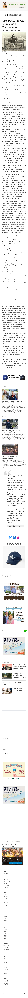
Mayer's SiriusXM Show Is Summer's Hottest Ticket (19, 666)
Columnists (6, 945)
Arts (4, 892)
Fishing (5, 916)
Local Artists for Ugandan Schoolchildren (12, 457)
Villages (5, 887)
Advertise (5, 960)
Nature (5, 925)
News (4, 871)
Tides (4, 938)
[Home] (14, 14)
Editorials (5, 947)
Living (5, 911)
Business (5, 879)
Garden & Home (5, 936)
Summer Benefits (5, 901)
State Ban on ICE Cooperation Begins (12, 683)
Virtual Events (5, 905)
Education (6, 885)
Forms (5, 965)
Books (5, 894)
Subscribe (6, 969)
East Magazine (5, 932)
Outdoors (5, 927)
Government (6, 881)
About (4, 958)
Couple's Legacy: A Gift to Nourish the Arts (12, 402)
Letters (5, 951)
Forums (5, 753)
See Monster (6, 898)
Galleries (5, 896)
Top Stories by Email (6, 984)
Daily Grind (6, 883)
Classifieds (6, 963)
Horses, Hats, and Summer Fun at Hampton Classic (14, 431)
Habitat (5, 920)
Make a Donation (5, 977)
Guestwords (6, 949)
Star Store (6, 967)
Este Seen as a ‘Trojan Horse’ (18, 689)
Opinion (5, 943)
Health (5, 922)
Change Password (6, 974)
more (3, 578)
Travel (5, 914)
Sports (5, 929)
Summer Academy (5, 981)
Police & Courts (5, 874)
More (4, 956)
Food (4, 918)
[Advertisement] (14, 823)
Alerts (4, 971)
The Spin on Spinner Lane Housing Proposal (19, 675)
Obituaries (6, 877)
